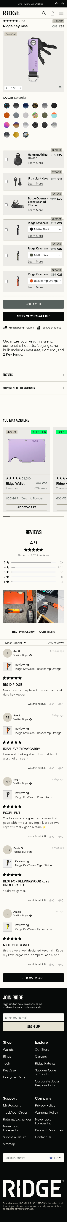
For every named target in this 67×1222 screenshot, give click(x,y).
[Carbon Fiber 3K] (44, 125)
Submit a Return (14, 1136)
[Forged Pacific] (6, 105)
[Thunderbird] (25, 134)
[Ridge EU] (11, 13)
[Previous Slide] (56, 3)
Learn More (35, 162)
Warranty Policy (46, 1112)
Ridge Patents (45, 1063)
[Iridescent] (6, 125)
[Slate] (16, 115)
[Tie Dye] (35, 115)
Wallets (8, 1049)
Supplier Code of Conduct (45, 1072)
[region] (33, 606)
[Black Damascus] (6, 134)
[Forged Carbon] (35, 125)
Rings (7, 1056)
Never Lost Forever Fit (11, 1127)
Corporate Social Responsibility (47, 1083)
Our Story (42, 1049)
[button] (44, 13)
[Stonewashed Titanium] (25, 125)
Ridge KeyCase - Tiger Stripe (33, 865)
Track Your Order (15, 1112)
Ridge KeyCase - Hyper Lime (33, 929)
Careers (41, 1056)
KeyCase (9, 1070)
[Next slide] (19, 88)
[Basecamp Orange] (6, 115)
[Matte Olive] (44, 115)
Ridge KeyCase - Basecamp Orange (38, 668)
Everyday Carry (14, 1076)
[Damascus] (54, 125)
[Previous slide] (6, 88)
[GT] (54, 115)
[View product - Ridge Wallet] (26, 469)
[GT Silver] (25, 115)
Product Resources (49, 1129)
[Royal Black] (16, 105)
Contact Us (43, 1136)
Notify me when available (33, 316)
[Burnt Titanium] (16, 125)
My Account (11, 1105)
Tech (6, 1063)
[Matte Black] (54, 105)
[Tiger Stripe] (35, 105)
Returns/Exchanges (17, 1119)
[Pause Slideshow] (4, 3)
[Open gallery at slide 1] (60, 88)
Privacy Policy (45, 1105)
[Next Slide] (62, 3)
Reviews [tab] (23, 631)
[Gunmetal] (44, 105)
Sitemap (9, 1143)
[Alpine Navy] (25, 105)
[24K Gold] (16, 134)
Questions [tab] (47, 631)
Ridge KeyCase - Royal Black (33, 797)
